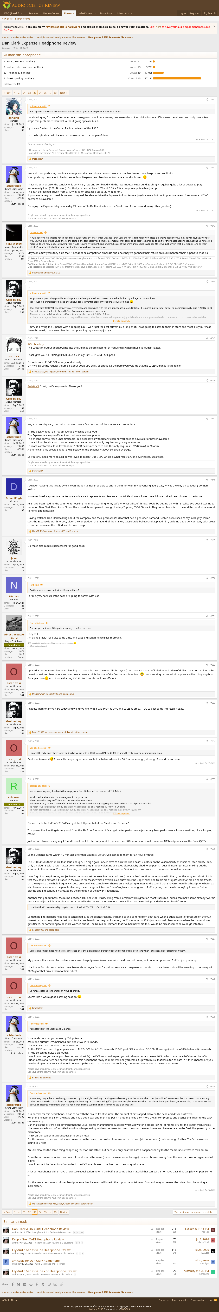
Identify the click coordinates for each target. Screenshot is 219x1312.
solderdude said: (38, 106)
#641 (212, 99)
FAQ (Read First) (13, 13)
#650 (212, 578)
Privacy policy (197, 1300)
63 (55, 92)
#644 (212, 281)
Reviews (33, 13)
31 (24, 92)
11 (82, 1232)
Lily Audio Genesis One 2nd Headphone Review (44, 1271)
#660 (212, 1086)
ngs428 (205, 1231)
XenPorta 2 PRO (96, 1309)
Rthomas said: (37, 1023)
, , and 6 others (55, 531)
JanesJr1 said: (36, 232)
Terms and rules (180, 1300)
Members (123, 13)
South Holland (17, 203)
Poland (20, 657)
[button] (95, 13)
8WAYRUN (125, 1309)
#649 (212, 540)
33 (35, 92)
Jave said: (34, 584)
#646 (212, 380)
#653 (212, 702)
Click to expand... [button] (121, 320)
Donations (106, 13)
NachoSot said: (37, 622)
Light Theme (11, 1300)
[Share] (207, 100)
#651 (212, 616)
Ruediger (16, 1263)
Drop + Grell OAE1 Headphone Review (38, 1239)
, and (53, 694)
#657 (212, 938)
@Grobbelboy (36, 344)
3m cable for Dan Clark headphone (36, 1261)
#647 (212, 418)
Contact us (163, 1300)
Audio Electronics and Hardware (50, 1263)
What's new (85, 13)
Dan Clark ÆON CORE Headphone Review (40, 1229)
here (159, 26)
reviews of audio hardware (63, 26)
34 (40, 92)
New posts (7, 18)
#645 (212, 338)
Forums (69, 13)
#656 (212, 848)
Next (62, 92)
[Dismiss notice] (213, 27)
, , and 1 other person (60, 371)
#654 (212, 741)
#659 (212, 1016)
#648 (212, 479)
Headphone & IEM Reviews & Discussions (52, 1232)
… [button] (19, 92)
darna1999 (203, 1242)
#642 (212, 167)
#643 (212, 225)
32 (29, 92)
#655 (212, 779)
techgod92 (204, 1273)
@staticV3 (33, 386)
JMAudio (205, 1252)
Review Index (51, 13)
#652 (212, 664)
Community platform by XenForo (91, 1306)
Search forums (22, 18)
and (46, 272)
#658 (212, 978)
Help (209, 1300)
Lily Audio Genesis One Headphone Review (41, 1250)
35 (45, 92)
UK (22, 259)
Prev (8, 92)
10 (78, 1232)
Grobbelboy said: (38, 747)
